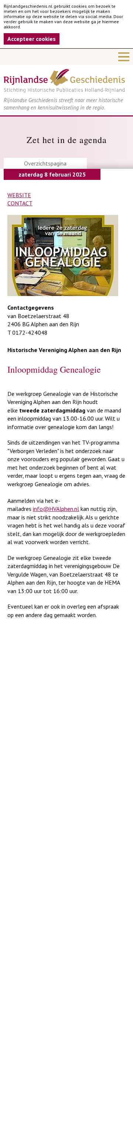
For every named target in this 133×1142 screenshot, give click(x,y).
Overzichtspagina (45, 163)
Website (19, 195)
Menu (66, 57)
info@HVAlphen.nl (56, 508)
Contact (20, 203)
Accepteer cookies (31, 38)
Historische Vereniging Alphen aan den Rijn (64, 350)
